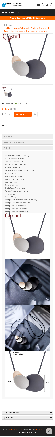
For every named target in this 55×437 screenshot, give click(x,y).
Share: (5, 125)
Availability (7, 104)
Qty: (4, 114)
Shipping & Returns (14, 142)
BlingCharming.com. (43, 429)
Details (8, 136)
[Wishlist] (35, 114)
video (7, 148)
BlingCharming (15, 429)
